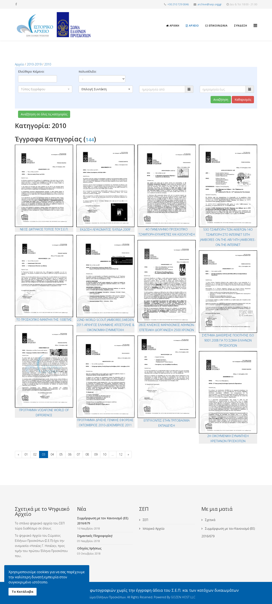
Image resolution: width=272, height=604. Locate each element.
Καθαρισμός (243, 99)
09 (96, 454)
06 (69, 454)
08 (87, 454)
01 (26, 454)
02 (35, 454)
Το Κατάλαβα (22, 592)
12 (120, 454)
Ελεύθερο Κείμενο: (31, 71)
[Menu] (255, 22)
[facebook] (16, 4)
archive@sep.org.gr (210, 4)
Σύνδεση (240, 25)
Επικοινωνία (218, 25)
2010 (47, 64)
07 (78, 454)
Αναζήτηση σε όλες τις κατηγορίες (44, 114)
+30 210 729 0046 (178, 4)
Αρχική (174, 25)
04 (52, 454)
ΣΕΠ (145, 520)
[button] (45, 89)
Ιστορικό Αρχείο (153, 528)
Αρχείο (193, 25)
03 (43, 454)
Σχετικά (209, 520)
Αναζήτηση (220, 99)
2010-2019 (34, 64)
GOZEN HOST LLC (183, 597)
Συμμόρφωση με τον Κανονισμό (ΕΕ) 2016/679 (228, 532)
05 (61, 454)
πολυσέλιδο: (87, 71)
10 (104, 454)
